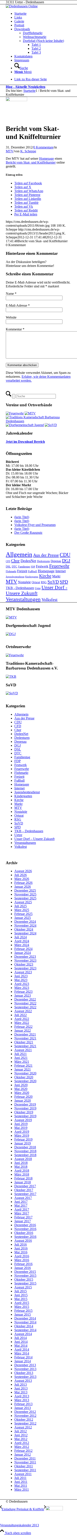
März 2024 (21, 945)
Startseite (20, 13)
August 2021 (23, 1050)
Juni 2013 (21, 1388)
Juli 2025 (20, 906)
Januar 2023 (22, 995)
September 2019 (25, 1116)
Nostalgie (24, 582)
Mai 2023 (20, 980)
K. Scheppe (28, 151)
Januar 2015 (22, 1314)
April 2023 (21, 984)
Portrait (19, 25)
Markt (56, 576)
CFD (8, 561)
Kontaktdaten (23, 56)
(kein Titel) (21, 517)
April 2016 (21, 1256)
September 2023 (25, 968)
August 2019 (23, 1120)
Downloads (22, 29)
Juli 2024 (20, 937)
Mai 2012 (20, 1439)
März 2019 (21, 1135)
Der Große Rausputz (28, 532)
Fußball (32, 571)
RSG (44, 582)
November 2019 (25, 1108)
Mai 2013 (20, 1392)
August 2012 (23, 1427)
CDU (65, 555)
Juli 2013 (20, 1384)
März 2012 (21, 1447)
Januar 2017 (22, 1221)
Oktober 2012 (23, 1419)
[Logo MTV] (16, 100)
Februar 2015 (23, 1310)
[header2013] (22, 6)
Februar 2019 (23, 1139)
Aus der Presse (46, 555)
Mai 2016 (20, 1252)
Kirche (45, 576)
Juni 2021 (21, 1058)
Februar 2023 (23, 991)
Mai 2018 (20, 1166)
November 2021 (25, 1038)
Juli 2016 (20, 1244)
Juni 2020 (21, 1085)
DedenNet (28, 561)
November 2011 (25, 1462)
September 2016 (25, 1237)
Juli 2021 (20, 1054)
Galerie (19, 21)
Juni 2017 (21, 1201)
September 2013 (25, 1377)
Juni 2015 (21, 1295)
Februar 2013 (23, 1404)
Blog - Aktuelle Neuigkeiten (25, 87)
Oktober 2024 (23, 929)
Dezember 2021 (25, 1034)
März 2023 (21, 988)
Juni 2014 (21, 1342)
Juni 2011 (20, 1482)
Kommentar (15, 329)
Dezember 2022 (25, 999)
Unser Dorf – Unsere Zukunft (34, 839)
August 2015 (23, 1287)
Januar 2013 (22, 1408)
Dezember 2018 (25, 1147)
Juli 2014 (20, 1338)
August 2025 (23, 902)
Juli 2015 (20, 1291)
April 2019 (21, 1131)
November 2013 (25, 1369)
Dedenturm (43, 561)
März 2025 (21, 910)
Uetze (38, 588)
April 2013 (21, 1396)
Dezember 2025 (25, 890)
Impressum (21, 60)
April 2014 (21, 1349)
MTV (9, 151)
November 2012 (25, 1415)
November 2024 (25, 925)
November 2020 (25, 1073)
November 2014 (25, 1322)
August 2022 (23, 1011)
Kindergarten (31, 576)
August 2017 (23, 1198)
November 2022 (25, 1003)
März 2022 (21, 1023)
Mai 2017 (20, 1205)
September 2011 (25, 1470)
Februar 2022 (23, 1026)
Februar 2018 (23, 1178)
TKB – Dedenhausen (28, 831)
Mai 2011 (20, 1485)
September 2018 (25, 1155)
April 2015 (21, 1303)
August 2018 (23, 1159)
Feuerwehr (59, 566)
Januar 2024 (22, 953)
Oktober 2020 (23, 1077)
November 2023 (25, 960)
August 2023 (23, 972)
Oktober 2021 (23, 1042)
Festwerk (42, 566)
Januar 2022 (22, 1030)
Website (11, 317)
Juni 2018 (21, 1163)
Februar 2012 (23, 1450)
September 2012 (25, 1423)
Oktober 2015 (23, 1279)
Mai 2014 (20, 1345)
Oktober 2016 (23, 1233)
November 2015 (25, 1275)
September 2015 (25, 1283)
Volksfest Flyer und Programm (35, 525)
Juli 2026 (20, 875)
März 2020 (21, 1093)
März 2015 (21, 1307)
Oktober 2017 (23, 1190)
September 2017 (25, 1194)
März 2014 (21, 1353)
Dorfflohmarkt (32, 33)
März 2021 (21, 1061)
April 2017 (21, 1209)
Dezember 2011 (25, 1458)
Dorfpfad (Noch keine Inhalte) (43, 41)
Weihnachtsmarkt (34, 37)
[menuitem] (42, 66)
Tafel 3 (36, 52)
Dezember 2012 (25, 1412)
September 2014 (25, 1330)
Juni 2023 (21, 976)
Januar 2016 (22, 1268)
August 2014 (23, 1334)
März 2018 (21, 1174)
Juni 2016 (21, 1248)
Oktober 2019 (23, 1112)
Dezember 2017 (25, 1186)
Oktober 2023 (23, 964)
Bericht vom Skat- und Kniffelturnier (31, 162)
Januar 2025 (22, 918)
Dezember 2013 (25, 1365)
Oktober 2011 (23, 1466)
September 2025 (25, 898)
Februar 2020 (23, 1096)
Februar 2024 (23, 949)
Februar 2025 (23, 914)
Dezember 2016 (25, 1225)
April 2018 (21, 1170)
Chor (15, 560)
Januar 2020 (22, 1100)
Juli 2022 (20, 1015)
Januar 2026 (22, 886)
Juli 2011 (20, 1478)
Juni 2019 (21, 1124)
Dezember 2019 (25, 1104)
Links (18, 17)
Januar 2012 (22, 1454)
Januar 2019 (22, 1143)
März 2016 (21, 1260)
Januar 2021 (22, 1069)
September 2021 (25, 1046)
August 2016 (23, 1240)
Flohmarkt (11, 571)
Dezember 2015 (25, 1272)
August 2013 (23, 1380)
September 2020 (25, 1081)
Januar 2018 (22, 1182)
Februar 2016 (23, 1264)
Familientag (24, 566)
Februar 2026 (23, 883)
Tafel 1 (36, 44)
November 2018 (25, 1151)
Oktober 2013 (23, 1373)
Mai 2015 (20, 1299)
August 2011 (23, 1474)
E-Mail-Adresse (18, 305)
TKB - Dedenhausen (20, 588)
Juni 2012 (21, 1435)
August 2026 (23, 871)
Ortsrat (36, 582)
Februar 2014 (23, 1357)
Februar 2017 (23, 1217)
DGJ (66, 560)
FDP (33, 567)
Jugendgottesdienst (15, 576)
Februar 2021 (23, 1065)
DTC (14, 566)
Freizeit (22, 571)
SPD (64, 581)
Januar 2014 (22, 1361)
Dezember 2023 (25, 956)
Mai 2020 (20, 1089)
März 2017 (21, 1213)
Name (11, 293)
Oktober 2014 (23, 1326)
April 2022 (21, 1019)
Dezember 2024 (25, 921)
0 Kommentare (43, 147)
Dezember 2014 (25, 1318)
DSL (8, 566)
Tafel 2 (36, 48)
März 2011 (21, 1489)
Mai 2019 (20, 1128)
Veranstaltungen (23, 599)
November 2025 (25, 894)
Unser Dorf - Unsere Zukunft (36, 590)
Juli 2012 (20, 1431)
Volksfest (49, 599)
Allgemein (19, 554)
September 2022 (25, 1007)
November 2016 (25, 1229)
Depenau (56, 561)
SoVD (53, 581)
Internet (60, 571)
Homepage (46, 158)
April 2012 (21, 1443)
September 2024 (25, 933)
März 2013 (21, 1400)
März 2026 (21, 879)
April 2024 (21, 941)
